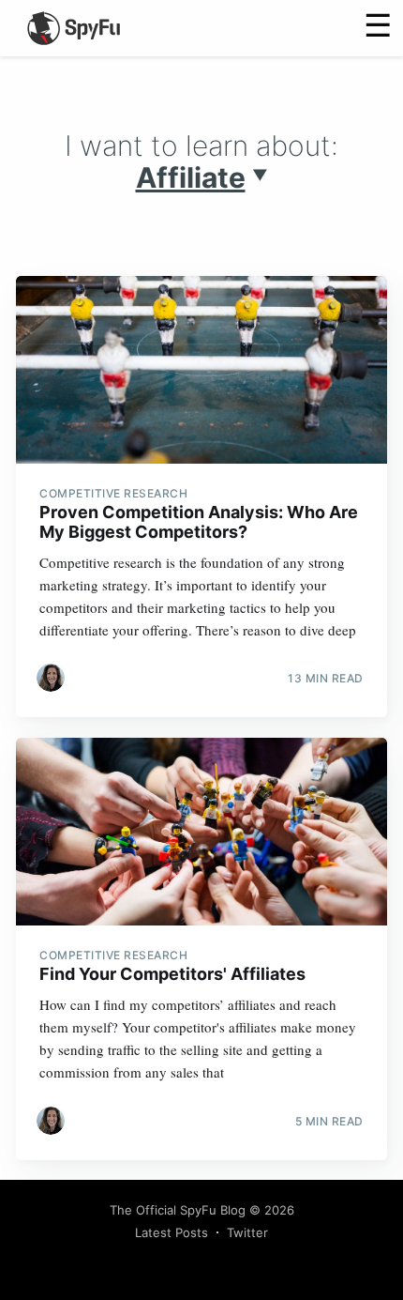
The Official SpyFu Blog (178, 1209)
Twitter (247, 1232)
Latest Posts (171, 1232)
